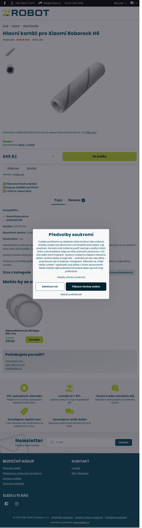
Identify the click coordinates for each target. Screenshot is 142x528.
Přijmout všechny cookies (86, 286)
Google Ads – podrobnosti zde (76, 258)
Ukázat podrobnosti (71, 294)
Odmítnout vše (50, 286)
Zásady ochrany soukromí (71, 277)
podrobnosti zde (48, 261)
